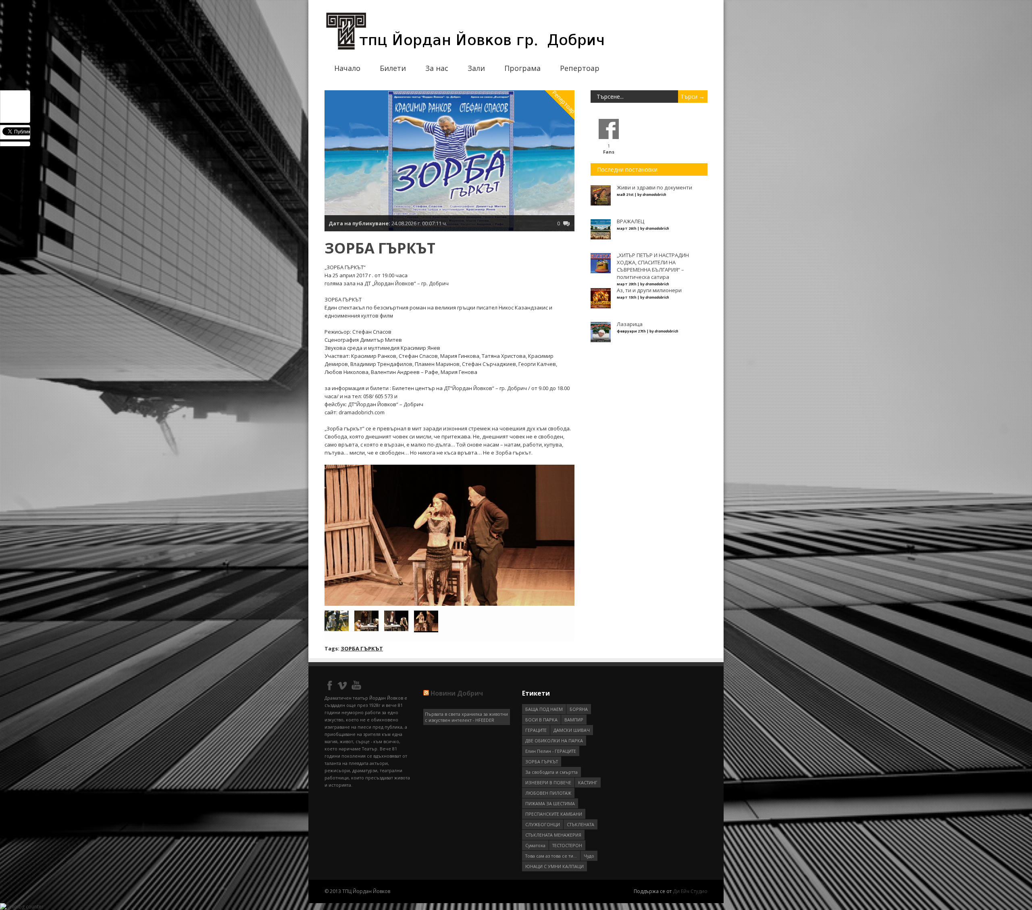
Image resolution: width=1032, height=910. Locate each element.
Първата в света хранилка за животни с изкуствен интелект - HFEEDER (466, 717)
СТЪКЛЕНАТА (580, 824)
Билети (393, 68)
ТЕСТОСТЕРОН (567, 845)
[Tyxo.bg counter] (22, 906)
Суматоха (535, 845)
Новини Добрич (457, 693)
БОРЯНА (579, 709)
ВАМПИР (573, 720)
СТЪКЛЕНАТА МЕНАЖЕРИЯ (553, 835)
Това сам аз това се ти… (551, 856)
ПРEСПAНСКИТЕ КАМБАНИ (553, 814)
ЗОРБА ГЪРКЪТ (362, 648)
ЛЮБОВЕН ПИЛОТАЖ (548, 793)
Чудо (589, 856)
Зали (476, 68)
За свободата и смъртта (551, 772)
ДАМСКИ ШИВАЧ (571, 730)
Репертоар (579, 68)
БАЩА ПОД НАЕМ (544, 709)
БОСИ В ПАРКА (541, 720)
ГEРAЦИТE (536, 730)
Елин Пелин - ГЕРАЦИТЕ (550, 751)
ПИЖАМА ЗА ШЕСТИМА (550, 803)
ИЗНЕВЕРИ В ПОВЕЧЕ (548, 782)
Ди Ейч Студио (690, 891)
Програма (522, 68)
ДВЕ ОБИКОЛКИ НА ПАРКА (554, 741)
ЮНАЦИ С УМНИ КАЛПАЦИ (554, 866)
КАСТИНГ (587, 782)
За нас (436, 68)
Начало (347, 68)
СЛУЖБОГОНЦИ (542, 824)
